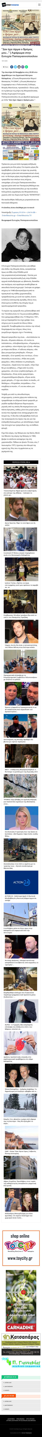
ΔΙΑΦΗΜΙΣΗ (11, 1419)
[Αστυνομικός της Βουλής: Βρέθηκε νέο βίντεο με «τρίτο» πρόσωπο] (20, 726)
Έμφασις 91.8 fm (18, 212)
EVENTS (6, 1390)
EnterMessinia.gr (9, 215)
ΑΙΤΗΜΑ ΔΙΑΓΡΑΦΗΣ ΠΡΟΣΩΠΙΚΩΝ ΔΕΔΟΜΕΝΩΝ (21, 1420)
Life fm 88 (31, 212)
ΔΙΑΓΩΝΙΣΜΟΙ (8, 1386)
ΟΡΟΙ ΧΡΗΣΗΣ (30, 1419)
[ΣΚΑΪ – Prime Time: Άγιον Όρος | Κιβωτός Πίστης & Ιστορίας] (21, 1137)
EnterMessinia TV (24, 215)
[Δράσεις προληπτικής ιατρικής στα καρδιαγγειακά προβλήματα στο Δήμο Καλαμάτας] (20, 1043)
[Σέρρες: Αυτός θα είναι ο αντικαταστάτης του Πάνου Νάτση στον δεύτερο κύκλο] (21, 631)
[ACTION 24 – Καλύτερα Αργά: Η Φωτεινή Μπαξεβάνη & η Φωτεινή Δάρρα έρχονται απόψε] (21, 882)
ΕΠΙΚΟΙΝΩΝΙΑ (20, 1419)
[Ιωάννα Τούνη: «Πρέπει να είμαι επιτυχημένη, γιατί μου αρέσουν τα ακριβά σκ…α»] (21, 569)
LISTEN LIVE (7, 1382)
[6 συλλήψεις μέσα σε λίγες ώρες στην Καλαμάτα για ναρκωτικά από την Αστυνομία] (20, 914)
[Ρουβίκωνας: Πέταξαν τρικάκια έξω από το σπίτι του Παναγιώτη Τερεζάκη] (20, 601)
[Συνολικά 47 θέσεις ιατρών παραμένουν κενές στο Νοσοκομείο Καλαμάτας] (20, 539)
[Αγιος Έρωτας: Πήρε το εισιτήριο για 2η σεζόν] (21, 509)
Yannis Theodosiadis (27, 1433)
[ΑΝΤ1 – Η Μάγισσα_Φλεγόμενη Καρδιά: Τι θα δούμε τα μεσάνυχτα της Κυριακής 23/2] (21, 756)
